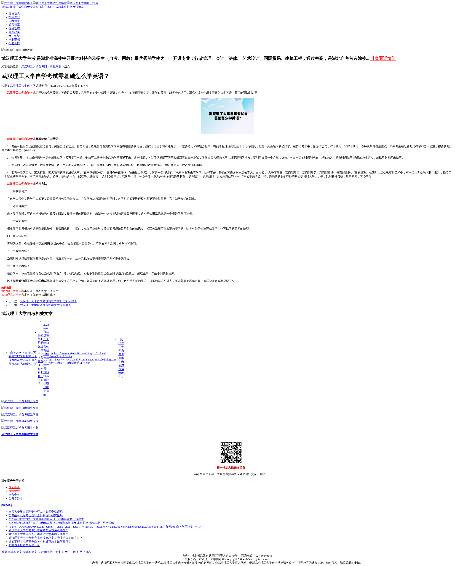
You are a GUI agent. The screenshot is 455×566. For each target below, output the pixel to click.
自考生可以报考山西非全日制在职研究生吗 (36, 515)
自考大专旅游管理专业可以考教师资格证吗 (36, 511)
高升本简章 (15, 551)
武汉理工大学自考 (12, 291)
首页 (4, 551)
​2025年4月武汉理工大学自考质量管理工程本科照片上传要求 (46, 519)
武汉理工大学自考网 (34, 66)
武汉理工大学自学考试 (21, 92)
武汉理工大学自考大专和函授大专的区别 (45, 305)
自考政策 (14, 32)
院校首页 (14, 13)
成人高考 (14, 487)
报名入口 (14, 43)
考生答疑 (14, 35)
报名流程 (43, 551)
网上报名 (85, 551)
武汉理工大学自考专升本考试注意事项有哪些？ (38, 534)
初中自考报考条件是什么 (24, 545)
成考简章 (14, 24)
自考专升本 (16, 498)
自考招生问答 (70, 551)
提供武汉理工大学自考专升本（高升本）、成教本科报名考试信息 (42, 6)
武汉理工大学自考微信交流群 (19, 434)
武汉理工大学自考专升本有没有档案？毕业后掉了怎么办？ (45, 537)
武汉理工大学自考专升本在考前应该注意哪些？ (121, 358)
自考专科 (14, 494)
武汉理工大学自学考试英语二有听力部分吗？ (48, 301)
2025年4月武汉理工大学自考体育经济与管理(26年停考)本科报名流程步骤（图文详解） (63, 522)
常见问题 (55, 66)
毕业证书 (14, 39)
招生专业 (14, 17)
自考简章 (14, 20)
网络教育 (14, 491)
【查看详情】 (383, 58)
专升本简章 (30, 551)
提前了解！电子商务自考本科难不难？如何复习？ (40, 541)
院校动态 (14, 28)
